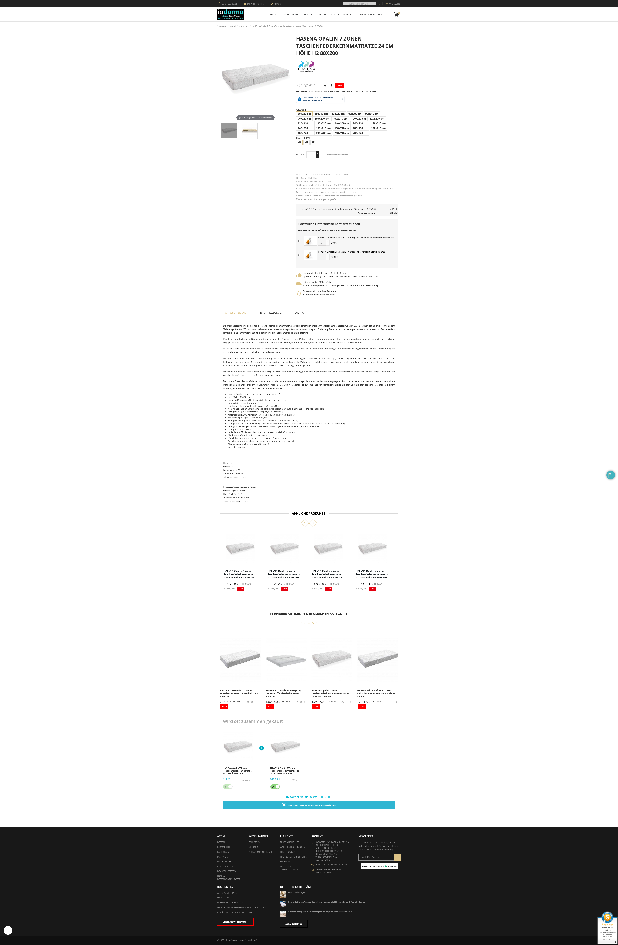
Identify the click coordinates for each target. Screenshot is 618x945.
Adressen (285, 861)
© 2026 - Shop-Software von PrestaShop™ (237, 940)
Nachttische (224, 861)
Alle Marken (344, 14)
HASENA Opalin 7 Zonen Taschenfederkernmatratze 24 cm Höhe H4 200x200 (284, 693)
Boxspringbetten (226, 871)
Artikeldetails (273, 312)
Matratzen (223, 856)
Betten (221, 842)
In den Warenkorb (337, 154)
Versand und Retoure (260, 852)
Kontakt (276, 3)
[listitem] (240, 561)
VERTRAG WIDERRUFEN (235, 921)
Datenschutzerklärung (230, 902)
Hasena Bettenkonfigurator (228, 878)
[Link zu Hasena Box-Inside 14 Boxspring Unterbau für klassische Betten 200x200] (240, 659)
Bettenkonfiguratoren (370, 14)
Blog (332, 14)
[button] (305, 523)
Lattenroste (224, 852)
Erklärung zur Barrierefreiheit (234, 912)
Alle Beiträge (293, 923)
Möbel (272, 14)
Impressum (223, 897)
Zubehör (300, 312)
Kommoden (223, 847)
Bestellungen (287, 852)
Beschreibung (237, 312)
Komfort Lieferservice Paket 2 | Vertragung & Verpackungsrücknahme (351, 251)
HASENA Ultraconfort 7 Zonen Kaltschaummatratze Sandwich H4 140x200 (376, 693)
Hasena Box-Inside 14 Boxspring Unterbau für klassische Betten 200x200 (237, 693)
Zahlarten (254, 842)
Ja (273, 786)
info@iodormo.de (254, 3)
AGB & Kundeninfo (227, 892)
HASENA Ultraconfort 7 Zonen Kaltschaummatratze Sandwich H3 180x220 (330, 693)
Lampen (308, 14)
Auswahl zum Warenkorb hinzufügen (311, 805)
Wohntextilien (290, 14)
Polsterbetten (225, 866)
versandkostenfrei (318, 91)
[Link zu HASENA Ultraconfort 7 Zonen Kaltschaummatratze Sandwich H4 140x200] (377, 659)
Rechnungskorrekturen (293, 856)
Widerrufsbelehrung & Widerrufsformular (241, 907)
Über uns (253, 847)
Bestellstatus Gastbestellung (289, 868)
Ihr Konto (287, 836)
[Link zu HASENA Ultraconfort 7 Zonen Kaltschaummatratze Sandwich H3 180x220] (331, 659)
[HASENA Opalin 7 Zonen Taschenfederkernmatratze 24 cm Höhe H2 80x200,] (229, 131)
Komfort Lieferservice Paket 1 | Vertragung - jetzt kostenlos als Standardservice (356, 237)
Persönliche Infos (290, 842)
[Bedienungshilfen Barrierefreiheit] (8, 930)
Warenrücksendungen (292, 847)
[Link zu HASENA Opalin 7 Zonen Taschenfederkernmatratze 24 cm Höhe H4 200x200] (286, 659)
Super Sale (320, 14)
